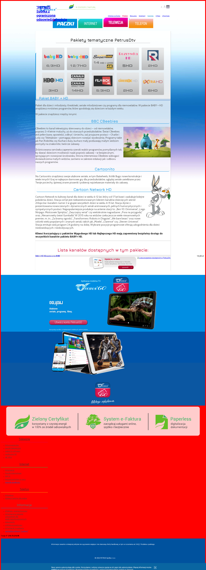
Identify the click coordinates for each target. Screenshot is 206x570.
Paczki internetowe (13, 473)
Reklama (133, 16)
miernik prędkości (12, 482)
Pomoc (125, 16)
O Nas (158, 16)
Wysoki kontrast (168, 6)
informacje (9, 470)
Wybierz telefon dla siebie (16, 498)
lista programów (12, 445)
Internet (90, 24)
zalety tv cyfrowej (12, 451)
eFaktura (166, 16)
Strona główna (114, 16)
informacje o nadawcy (14, 528)
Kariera (151, 16)
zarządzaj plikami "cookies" (16, 531)
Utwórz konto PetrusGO (68, 322)
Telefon (141, 24)
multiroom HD (11, 454)
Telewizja (116, 24)
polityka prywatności (13, 525)
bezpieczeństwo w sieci (15, 479)
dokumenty (10, 522)
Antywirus (9, 495)
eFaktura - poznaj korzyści (16, 511)
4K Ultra (8, 457)
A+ (164, 6)
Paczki (65, 24)
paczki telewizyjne (13, 448)
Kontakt (142, 16)
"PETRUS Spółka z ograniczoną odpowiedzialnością (51, 13)
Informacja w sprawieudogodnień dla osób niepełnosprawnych (16, 516)
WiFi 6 (7, 476)
